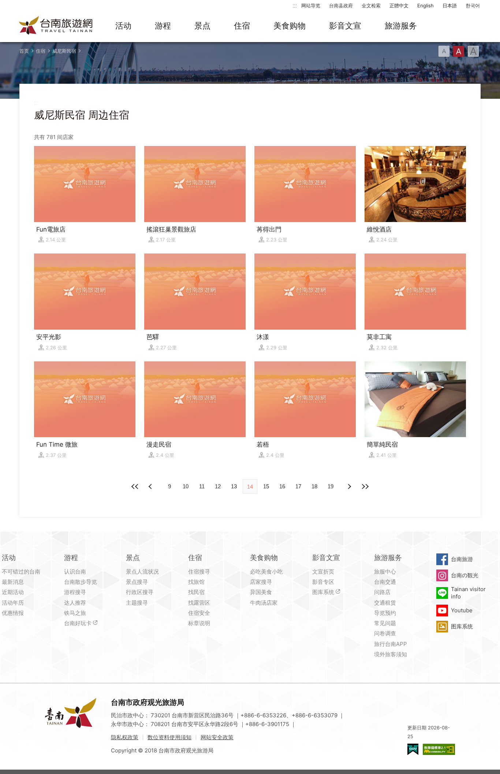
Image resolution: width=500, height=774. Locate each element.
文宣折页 (323, 571)
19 (330, 486)
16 (282, 486)
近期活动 (13, 592)
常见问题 (385, 623)
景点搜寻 (137, 581)
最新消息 (13, 581)
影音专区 (323, 581)
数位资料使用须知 (169, 737)
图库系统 (323, 592)
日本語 (450, 5)
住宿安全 (199, 612)
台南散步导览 (80, 581)
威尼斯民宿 (64, 51)
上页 (349, 486)
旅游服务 (401, 25)
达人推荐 (75, 602)
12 (218, 486)
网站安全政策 (217, 737)
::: (294, 5)
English (425, 5)
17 (298, 486)
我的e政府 (412, 749)
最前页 (135, 486)
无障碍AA (439, 749)
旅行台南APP (390, 643)
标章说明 (199, 623)
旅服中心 (385, 571)
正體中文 (398, 5)
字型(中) (458, 51)
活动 (123, 25)
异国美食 (261, 592)
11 (202, 486)
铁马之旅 (75, 612)
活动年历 (13, 602)
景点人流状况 (142, 571)
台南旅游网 (56, 26)
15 (266, 486)
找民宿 (196, 592)
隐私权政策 (124, 737)
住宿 (242, 25)
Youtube (462, 610)
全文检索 (371, 5)
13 (234, 486)
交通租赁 (385, 602)
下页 (151, 486)
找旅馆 (196, 581)
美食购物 (289, 25)
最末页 (365, 486)
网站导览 (310, 5)
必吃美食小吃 (266, 571)
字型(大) (473, 51)
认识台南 (75, 571)
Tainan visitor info (468, 593)
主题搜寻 (137, 602)
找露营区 (199, 602)
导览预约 (385, 612)
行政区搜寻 (139, 592)
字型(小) (444, 51)
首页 (24, 51)
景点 (202, 25)
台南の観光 (464, 575)
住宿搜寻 (199, 571)
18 (314, 486)
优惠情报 (13, 612)
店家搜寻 (261, 581)
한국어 (473, 5)
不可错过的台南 (21, 571)
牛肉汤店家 (263, 602)
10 (186, 486)
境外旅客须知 (390, 654)
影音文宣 (345, 25)
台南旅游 (462, 559)
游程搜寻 (75, 592)
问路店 (382, 592)
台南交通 (385, 581)
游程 (163, 25)
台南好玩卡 (78, 623)
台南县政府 (341, 5)
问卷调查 (385, 633)
